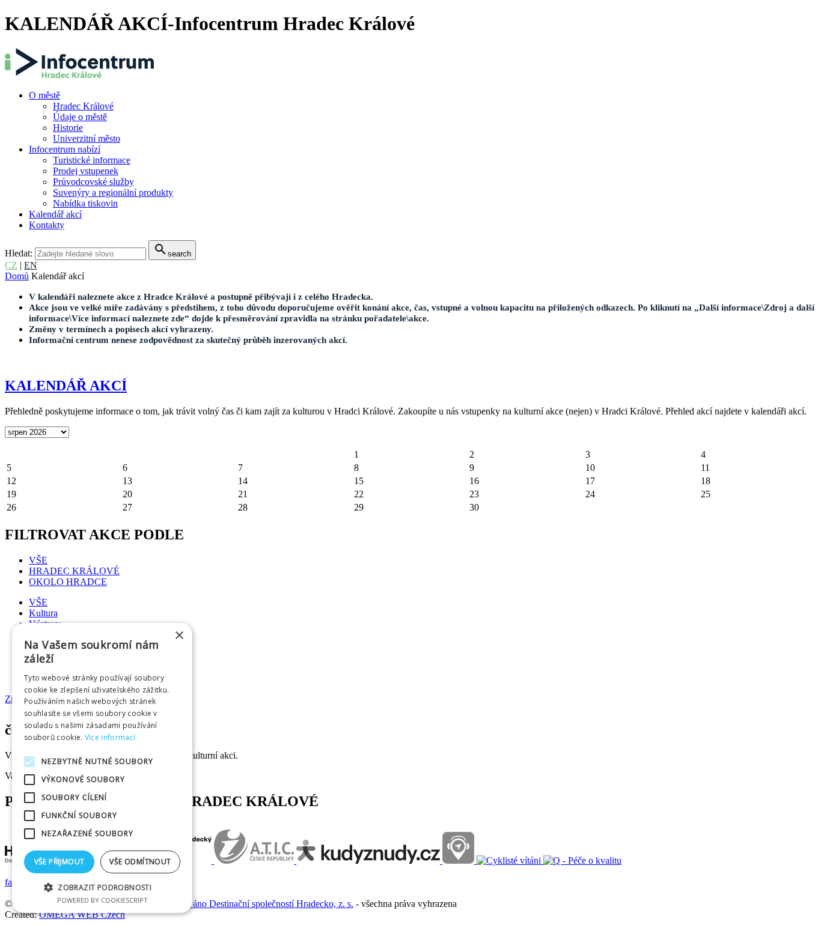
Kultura (43, 613)
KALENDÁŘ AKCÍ (66, 385)
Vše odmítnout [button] (140, 862)
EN (30, 265)
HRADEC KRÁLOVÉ (74, 571)
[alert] (102, 768)
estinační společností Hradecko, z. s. (284, 904)
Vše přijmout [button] (59, 862)
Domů (17, 276)
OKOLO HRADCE (68, 582)
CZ (11, 265)
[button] (102, 887)
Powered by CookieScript (102, 900)
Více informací (110, 737)
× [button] (178, 635)
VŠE (38, 560)
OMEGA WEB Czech (82, 914)
